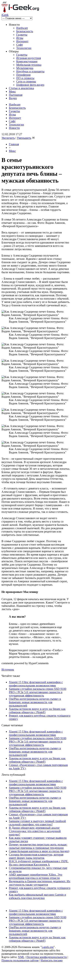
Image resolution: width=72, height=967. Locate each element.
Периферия (23, 74)
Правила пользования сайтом (20, 960)
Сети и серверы (26, 81)
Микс (12, 91)
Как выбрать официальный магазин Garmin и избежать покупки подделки (37, 896)
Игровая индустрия (28, 58)
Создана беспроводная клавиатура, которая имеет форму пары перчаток (36, 856)
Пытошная (15, 94)
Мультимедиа (24, 68)
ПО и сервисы (25, 78)
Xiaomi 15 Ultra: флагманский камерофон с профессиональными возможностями (36, 684)
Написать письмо (52, 960)
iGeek (4, 14)
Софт (19, 44)
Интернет (22, 41)
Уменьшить (24, 137)
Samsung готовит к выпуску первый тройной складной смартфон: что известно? (37, 823)
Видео (13, 98)
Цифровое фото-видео (30, 84)
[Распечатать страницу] (33, 137)
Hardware (22, 28)
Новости (14, 127)
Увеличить (8, 137)
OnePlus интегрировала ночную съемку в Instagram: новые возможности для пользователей (35, 702)
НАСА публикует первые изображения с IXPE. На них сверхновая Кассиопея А (38, 863)
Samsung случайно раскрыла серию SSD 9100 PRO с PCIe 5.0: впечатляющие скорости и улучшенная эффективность (37, 692)
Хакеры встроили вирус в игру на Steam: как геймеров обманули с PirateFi (37, 710)
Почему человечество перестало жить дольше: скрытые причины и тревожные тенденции (38, 846)
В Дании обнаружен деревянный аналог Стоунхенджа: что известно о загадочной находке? (35, 831)
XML (21, 957)
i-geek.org (48, 947)
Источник (7, 669)
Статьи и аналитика (21, 88)
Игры (19, 38)
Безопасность (24, 31)
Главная (14, 144)
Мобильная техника (28, 64)
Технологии (23, 48)
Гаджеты (21, 34)
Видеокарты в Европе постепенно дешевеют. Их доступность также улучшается (39, 883)
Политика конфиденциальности (46, 957)
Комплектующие (26, 61)
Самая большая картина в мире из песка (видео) (39, 851)
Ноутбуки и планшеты (30, 71)
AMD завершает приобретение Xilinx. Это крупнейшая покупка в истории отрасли (35, 876)
